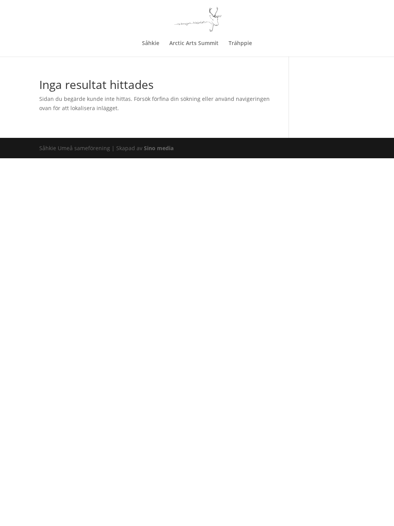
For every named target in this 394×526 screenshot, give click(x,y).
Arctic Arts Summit (194, 43)
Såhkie (150, 43)
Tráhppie (240, 43)
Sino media (159, 148)
